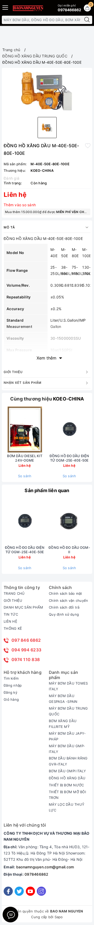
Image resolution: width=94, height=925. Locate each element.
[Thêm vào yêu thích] (87, 145)
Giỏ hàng (11, 699)
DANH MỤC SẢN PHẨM (23, 607)
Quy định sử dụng (64, 614)
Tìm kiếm (11, 678)
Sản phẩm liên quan (47, 490)
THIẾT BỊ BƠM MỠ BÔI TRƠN (67, 795)
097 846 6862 (26, 640)
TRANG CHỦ (14, 593)
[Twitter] (19, 891)
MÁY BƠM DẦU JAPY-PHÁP (67, 736)
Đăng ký (10, 692)
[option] (47, 91)
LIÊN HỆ (10, 621)
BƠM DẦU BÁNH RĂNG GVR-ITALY (68, 761)
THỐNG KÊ (13, 628)
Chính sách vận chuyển (68, 600)
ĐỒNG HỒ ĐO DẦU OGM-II (69, 549)
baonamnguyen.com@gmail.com (45, 867)
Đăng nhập (13, 685)
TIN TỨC (11, 614)
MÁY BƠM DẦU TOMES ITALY (68, 686)
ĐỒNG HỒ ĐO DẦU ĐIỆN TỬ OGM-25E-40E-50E (69, 458)
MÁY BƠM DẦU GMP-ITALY (67, 749)
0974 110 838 (25, 659)
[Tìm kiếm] (87, 20)
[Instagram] (41, 891)
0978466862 (37, 874)
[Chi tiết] (45, 429)
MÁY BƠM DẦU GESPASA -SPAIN (63, 699)
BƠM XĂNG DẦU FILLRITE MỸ (63, 724)
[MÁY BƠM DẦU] (27, 8)
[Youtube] (30, 891)
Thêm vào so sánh (20, 205)
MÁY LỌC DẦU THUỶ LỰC (66, 807)
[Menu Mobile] (5, 7)
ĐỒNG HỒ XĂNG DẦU (67, 778)
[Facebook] (8, 891)
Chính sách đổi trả (64, 607)
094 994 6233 (26, 649)
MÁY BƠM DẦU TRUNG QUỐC (68, 711)
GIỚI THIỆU (13, 600)
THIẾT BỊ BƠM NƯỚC (66, 785)
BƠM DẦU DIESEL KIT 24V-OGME (24, 458)
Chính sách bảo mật (65, 593)
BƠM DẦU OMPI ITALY (67, 771)
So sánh (25, 476)
